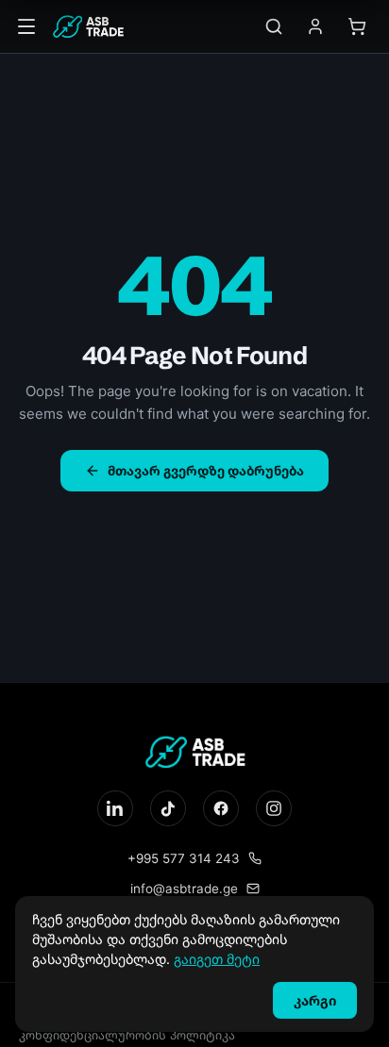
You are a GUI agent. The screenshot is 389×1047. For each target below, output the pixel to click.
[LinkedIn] (115, 808)
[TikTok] (168, 808)
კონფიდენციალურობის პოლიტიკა (127, 1035)
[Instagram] (274, 808)
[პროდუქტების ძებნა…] (274, 26)
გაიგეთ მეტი (217, 959)
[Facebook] (221, 808)
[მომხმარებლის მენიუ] (315, 26)
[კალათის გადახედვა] (357, 26)
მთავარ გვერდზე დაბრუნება (206, 470)
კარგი (315, 1000)
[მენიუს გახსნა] (26, 26)
